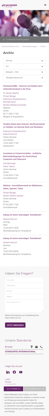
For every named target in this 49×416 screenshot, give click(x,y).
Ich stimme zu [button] (13, 389)
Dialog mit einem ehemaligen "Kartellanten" (22, 215)
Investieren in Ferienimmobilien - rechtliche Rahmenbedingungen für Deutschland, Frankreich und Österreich (22, 156)
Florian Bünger (9, 96)
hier (19, 318)
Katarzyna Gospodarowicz (14, 99)
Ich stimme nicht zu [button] (35, 389)
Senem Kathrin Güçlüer (13, 195)
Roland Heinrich (10, 134)
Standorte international (20, 352)
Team (8, 382)
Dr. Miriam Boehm (11, 93)
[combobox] (24, 60)
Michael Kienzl (9, 102)
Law (7, 379)
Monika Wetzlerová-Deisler (14, 105)
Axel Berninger (9, 163)
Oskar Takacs (9, 166)
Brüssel (8, 347)
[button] (45, 403)
